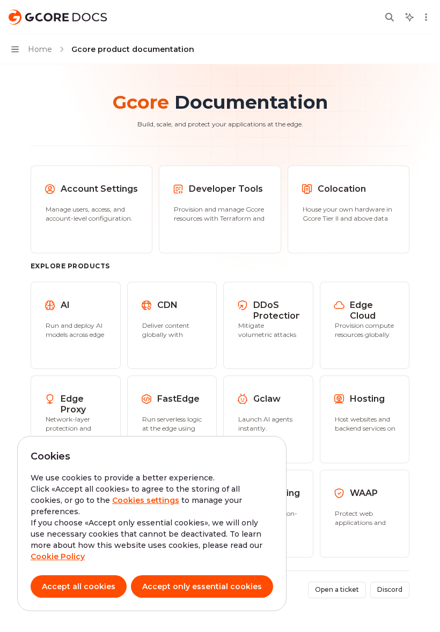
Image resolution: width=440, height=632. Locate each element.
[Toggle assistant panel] (409, 17)
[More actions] (426, 17)
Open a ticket (337, 589)
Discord (389, 589)
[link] (91, 209)
